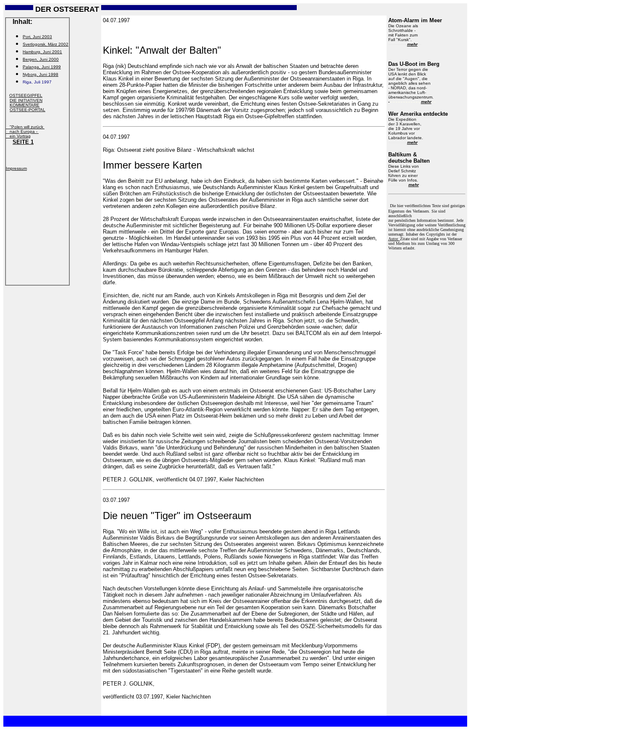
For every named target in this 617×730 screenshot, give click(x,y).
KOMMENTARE (24, 105)
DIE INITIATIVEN (26, 100)
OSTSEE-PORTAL (27, 109)
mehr (412, 44)
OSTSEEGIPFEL (25, 95)
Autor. (394, 238)
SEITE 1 (23, 142)
